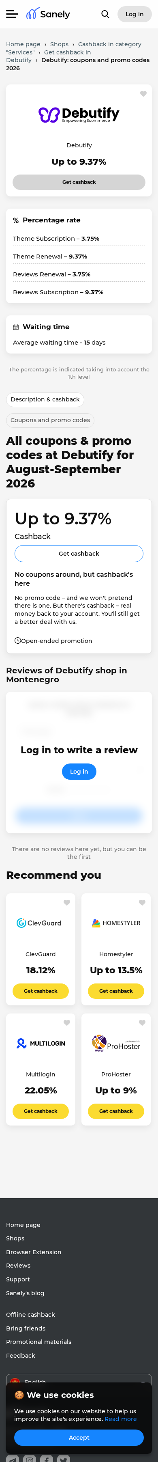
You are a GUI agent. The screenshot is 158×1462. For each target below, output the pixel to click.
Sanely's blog (25, 1293)
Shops (15, 1238)
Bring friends (25, 1328)
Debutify (79, 145)
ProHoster (116, 1074)
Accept (79, 1437)
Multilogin (41, 1074)
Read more (121, 1419)
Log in (79, 771)
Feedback (20, 1355)
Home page (23, 1225)
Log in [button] (135, 14)
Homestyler (116, 954)
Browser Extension (34, 1252)
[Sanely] (48, 14)
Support (18, 1279)
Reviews (18, 1265)
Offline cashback (30, 1314)
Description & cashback (45, 399)
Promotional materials (38, 1342)
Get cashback (68, 180)
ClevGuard (41, 954)
